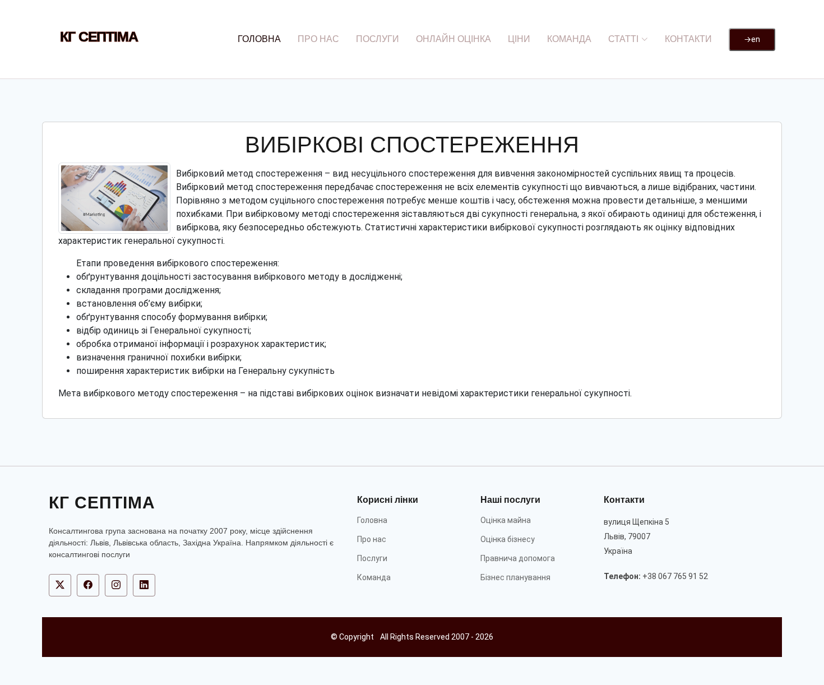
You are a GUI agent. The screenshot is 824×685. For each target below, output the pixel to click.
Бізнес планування (515, 577)
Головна (372, 520)
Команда (374, 577)
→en (752, 39)
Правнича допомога (517, 558)
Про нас (371, 539)
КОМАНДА (569, 39)
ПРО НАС (318, 39)
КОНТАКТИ (688, 39)
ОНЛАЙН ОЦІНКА (453, 39)
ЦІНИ (519, 39)
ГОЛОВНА (259, 39)
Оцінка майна (505, 520)
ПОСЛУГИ (377, 39)
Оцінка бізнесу (507, 539)
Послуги (372, 558)
